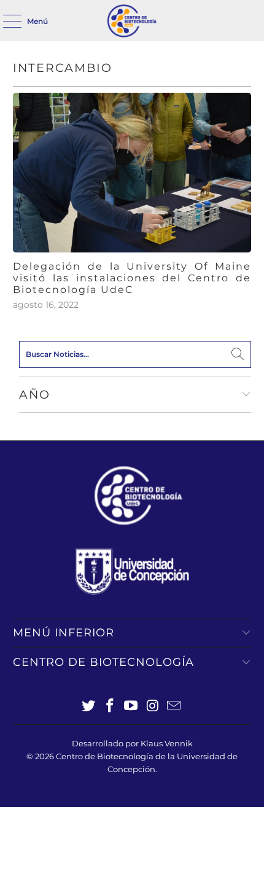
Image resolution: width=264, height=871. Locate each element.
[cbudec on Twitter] (89, 706)
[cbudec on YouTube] (131, 706)
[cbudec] (132, 20)
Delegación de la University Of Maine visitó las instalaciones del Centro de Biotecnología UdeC (132, 277)
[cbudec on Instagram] (153, 706)
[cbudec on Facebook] (110, 706)
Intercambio (62, 68)
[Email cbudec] (174, 706)
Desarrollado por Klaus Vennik (132, 743)
